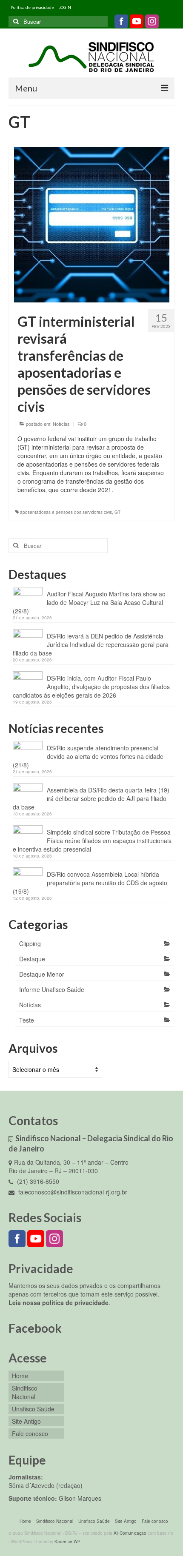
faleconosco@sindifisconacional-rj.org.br (72, 1192)
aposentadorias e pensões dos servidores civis (66, 512)
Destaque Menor (41, 974)
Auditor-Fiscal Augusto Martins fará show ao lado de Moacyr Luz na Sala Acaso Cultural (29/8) (89, 602)
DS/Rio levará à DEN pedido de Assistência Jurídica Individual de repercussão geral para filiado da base (91, 644)
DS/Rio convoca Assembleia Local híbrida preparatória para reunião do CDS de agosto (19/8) (90, 882)
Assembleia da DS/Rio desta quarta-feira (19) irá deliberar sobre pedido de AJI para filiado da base (91, 798)
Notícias (61, 423)
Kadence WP (67, 1542)
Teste (26, 1020)
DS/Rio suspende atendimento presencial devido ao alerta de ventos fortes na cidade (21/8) (88, 756)
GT (117, 512)
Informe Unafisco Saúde (51, 989)
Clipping (30, 943)
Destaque (32, 959)
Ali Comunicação (130, 1533)
